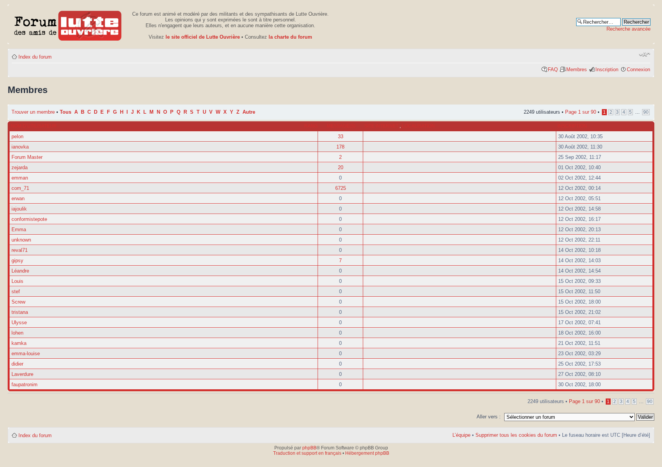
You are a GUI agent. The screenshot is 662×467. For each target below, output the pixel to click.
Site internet (382, 126)
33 (340, 136)
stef (15, 291)
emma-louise (25, 353)
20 (340, 167)
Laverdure (22, 374)
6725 (340, 188)
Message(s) (341, 126)
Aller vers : (489, 417)
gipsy (17, 260)
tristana (19, 312)
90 (646, 112)
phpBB (309, 448)
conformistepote (29, 219)
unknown (21, 240)
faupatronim (24, 384)
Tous (65, 112)
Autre (249, 112)
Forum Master (27, 157)
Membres (576, 69)
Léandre (20, 271)
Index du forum (35, 57)
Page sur (580, 112)
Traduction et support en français (307, 453)
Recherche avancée (628, 29)
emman (19, 178)
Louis (17, 281)
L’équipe (461, 435)
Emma (18, 229)
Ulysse (19, 322)
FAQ (553, 69)
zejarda (19, 167)
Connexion (638, 69)
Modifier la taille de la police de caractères (644, 54)
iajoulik (19, 209)
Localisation (418, 126)
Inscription (606, 69)
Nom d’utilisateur (34, 126)
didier (17, 364)
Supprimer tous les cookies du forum (516, 435)
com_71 (20, 188)
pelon (17, 136)
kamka (18, 343)
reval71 (19, 250)
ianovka (20, 147)
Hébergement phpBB (367, 453)
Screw (18, 302)
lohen (17, 333)
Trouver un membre (33, 112)
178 (340, 147)
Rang (311, 126)
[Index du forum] (68, 24)
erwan (18, 198)
